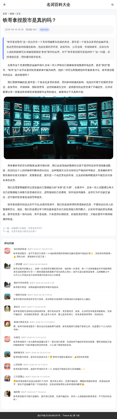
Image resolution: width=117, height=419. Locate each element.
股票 (12, 13)
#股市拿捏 (44, 29)
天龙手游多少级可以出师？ (24, 231)
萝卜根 (76, 415)
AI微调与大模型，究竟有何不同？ (27, 228)
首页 (5, 13)
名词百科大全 (58, 4)
